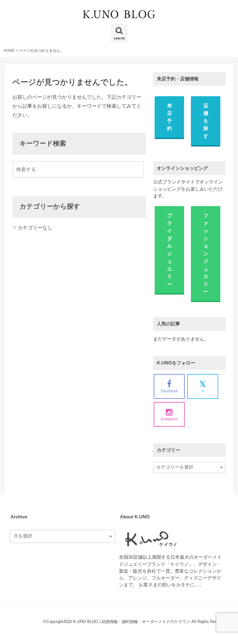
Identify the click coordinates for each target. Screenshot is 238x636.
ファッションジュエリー (205, 253)
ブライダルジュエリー (169, 249)
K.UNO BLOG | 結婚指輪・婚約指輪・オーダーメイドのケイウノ (131, 621)
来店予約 (169, 117)
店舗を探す (205, 121)
